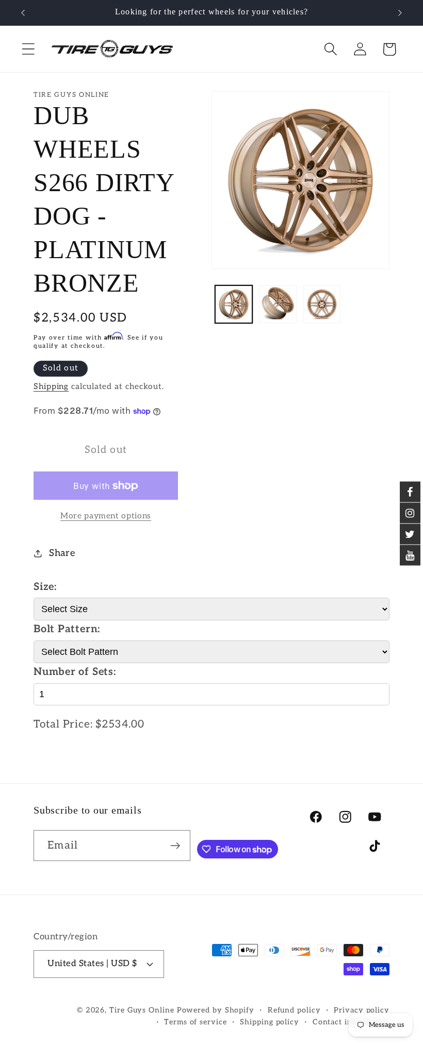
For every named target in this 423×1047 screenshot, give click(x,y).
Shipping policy (269, 1022)
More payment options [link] (105, 516)
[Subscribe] (175, 846)
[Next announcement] (400, 13)
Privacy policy (361, 1010)
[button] (28, 49)
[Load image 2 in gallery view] (278, 304)
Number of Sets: (75, 672)
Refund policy (294, 1010)
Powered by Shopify (215, 1010)
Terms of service (195, 1022)
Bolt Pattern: (67, 629)
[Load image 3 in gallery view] (322, 304)
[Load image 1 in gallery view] (234, 304)
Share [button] (62, 553)
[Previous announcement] (22, 13)
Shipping (51, 387)
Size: (45, 587)
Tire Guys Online (141, 1010)
